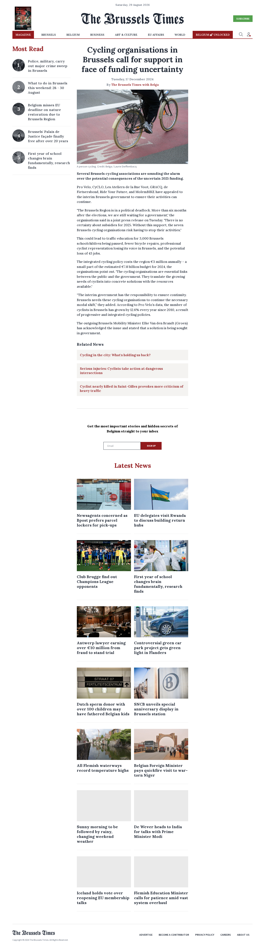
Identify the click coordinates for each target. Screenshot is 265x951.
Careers (225, 934)
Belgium (73, 34)
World (180, 34)
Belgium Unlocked (213, 34)
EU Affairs (156, 34)
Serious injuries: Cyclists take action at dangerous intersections (121, 370)
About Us (243, 934)
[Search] (241, 35)
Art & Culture (126, 34)
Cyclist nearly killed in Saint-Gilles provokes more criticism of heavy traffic (131, 388)
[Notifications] (249, 35)
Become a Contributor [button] (174, 934)
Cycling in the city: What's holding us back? (115, 355)
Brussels (48, 34)
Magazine (23, 34)
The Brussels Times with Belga (135, 85)
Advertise (145, 934)
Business (97, 34)
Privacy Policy (204, 934)
